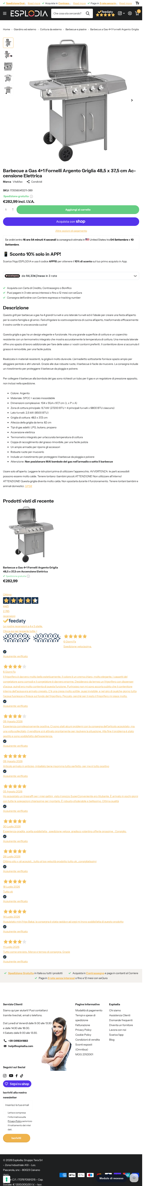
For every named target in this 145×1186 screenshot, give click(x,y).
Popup (31, 193)
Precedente (16, 635)
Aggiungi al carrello (77, 206)
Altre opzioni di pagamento (71, 228)
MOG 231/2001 (84, 1051)
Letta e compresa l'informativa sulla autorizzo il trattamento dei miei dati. (20, 1118)
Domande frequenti (121, 1017)
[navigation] (8, 43)
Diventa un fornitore (121, 1022)
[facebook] (17, 1072)
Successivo (47, 635)
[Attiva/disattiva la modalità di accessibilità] (137, 3)
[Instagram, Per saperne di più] (121, 13)
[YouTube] (11, 1072)
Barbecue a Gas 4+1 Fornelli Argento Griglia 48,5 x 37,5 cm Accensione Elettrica (30, 566)
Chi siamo (115, 1007)
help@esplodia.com (20, 1043)
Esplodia (114, 1001)
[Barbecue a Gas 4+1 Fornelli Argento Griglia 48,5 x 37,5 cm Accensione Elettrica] (31, 531)
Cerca (88, 13)
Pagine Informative (87, 1001)
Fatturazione (82, 1022)
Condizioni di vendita (87, 1037)
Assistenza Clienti (119, 1012)
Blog (111, 1037)
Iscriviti (17, 1135)
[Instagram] (4, 1073)
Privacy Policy (83, 1027)
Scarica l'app (116, 1032)
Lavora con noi (117, 1027)
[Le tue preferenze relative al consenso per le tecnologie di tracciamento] (6, 1179)
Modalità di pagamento (88, 1007)
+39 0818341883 (18, 1038)
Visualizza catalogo (5, 13)
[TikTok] (21, 1073)
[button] (13, 204)
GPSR (28, 483)
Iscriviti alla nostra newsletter (15, 1092)
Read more (34, 3)
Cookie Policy (83, 1032)
